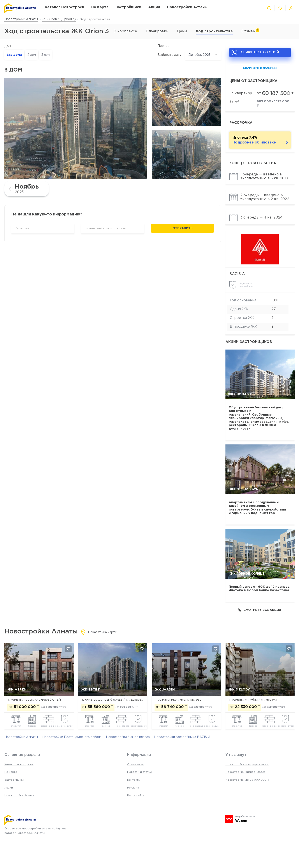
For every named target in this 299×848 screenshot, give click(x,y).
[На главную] (20, 8)
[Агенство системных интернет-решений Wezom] (240, 819)
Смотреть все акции (262, 610)
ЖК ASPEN (17, 689)
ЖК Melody (239, 689)
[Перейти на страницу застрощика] (260, 249)
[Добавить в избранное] (68, 648)
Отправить (182, 228)
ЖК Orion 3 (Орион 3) (59, 19)
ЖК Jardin (165, 689)
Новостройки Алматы (21, 19)
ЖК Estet (90, 689)
